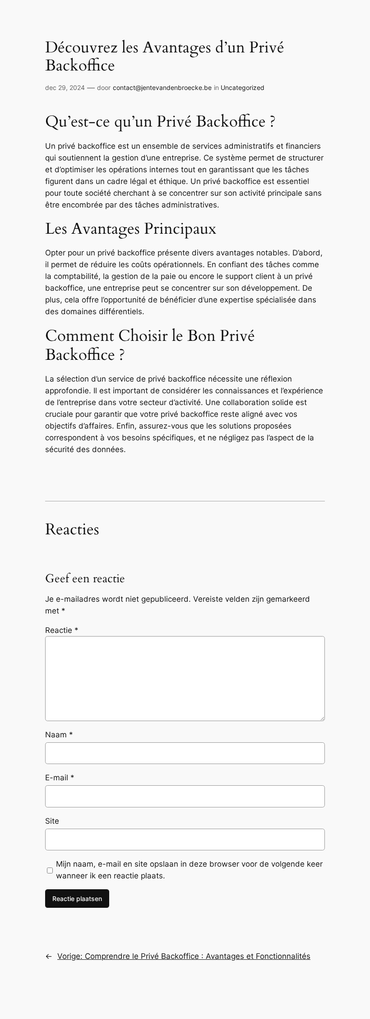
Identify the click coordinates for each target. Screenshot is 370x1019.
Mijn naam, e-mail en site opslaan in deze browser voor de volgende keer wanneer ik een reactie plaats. (189, 869)
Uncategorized (242, 87)
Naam (59, 734)
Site (52, 821)
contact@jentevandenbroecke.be (162, 87)
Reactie (62, 630)
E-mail (59, 777)
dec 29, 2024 (65, 87)
